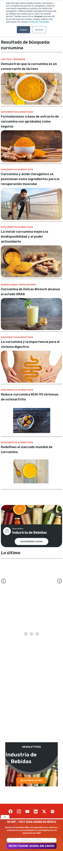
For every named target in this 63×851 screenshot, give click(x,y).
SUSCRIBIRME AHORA (31, 541)
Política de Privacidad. (39, 21)
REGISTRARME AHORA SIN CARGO (31, 846)
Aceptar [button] (23, 29)
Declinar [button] (39, 29)
